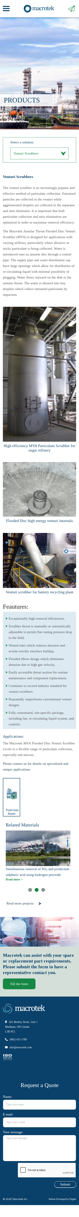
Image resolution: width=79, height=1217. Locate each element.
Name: (8, 1108)
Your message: (14, 1143)
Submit (65, 1196)
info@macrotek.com (21, 1059)
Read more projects (21, 915)
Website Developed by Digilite (61, 1211)
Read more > (14, 891)
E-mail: (8, 1126)
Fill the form (19, 995)
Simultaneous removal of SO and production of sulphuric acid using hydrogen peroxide (39, 880)
